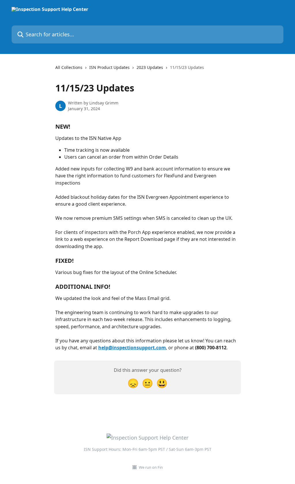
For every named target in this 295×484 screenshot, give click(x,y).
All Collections (68, 67)
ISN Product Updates (109, 67)
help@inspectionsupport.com (132, 347)
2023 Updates (150, 67)
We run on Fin (151, 467)
